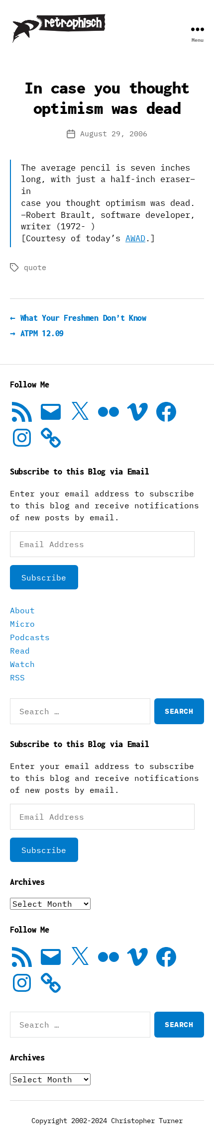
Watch (22, 664)
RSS (17, 677)
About (22, 610)
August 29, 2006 (113, 133)
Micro (22, 624)
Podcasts (30, 637)
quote (35, 267)
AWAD (135, 238)
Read (20, 651)
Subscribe (43, 577)
